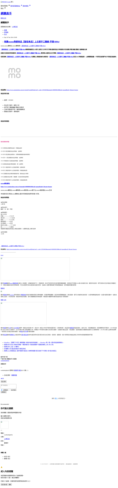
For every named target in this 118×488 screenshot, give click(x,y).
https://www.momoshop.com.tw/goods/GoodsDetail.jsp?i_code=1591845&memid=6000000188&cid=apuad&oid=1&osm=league (42, 90)
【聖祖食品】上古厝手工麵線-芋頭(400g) (33, 46)
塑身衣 (3, 288)
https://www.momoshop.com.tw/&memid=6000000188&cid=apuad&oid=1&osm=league (26, 186)
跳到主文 (3, 18)
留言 (19, 370)
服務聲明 (75, 464)
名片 (5, 34)
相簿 (5, 30)
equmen (12, 294)
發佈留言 (3, 392)
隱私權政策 (69, 464)
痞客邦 (16, 370)
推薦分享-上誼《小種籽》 (12, 346)
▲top (2, 378)
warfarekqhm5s (5, 360)
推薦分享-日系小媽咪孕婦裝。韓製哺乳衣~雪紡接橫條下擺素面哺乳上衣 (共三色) (29, 344)
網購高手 (6, 13)
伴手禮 (26, 331)
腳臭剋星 (15, 283)
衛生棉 (5, 335)
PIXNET (46, 464)
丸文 (5, 300)
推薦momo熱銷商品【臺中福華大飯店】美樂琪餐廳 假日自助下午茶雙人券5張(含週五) (30, 351)
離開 (10, 484)
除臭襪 (5, 283)
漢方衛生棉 (24, 335)
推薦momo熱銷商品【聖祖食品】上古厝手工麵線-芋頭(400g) (31, 42)
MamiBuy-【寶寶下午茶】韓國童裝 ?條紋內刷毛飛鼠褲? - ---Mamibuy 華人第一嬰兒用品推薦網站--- (34, 342)
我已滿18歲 (4, 484)
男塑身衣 (23, 294)
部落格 (6, 32)
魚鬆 (2, 300)
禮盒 (21, 331)
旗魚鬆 (72, 328)
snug (2, 255)
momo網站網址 (5, 183)
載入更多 (3, 381)
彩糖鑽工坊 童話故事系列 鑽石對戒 (15, 348)
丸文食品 (16, 328)
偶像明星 (14, 375)
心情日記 (15, 26)
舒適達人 (12, 335)
